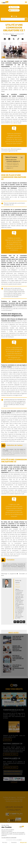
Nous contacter (15, 10)
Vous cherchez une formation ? (12, 771)
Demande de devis (10, 754)
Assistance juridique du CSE (14, 801)
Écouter (7, 739)
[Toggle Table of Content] (21, 157)
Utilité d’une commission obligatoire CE (12, 167)
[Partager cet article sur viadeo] (18, 39)
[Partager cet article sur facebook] (5, 39)
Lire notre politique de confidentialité (8, 837)
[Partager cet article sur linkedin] (9, 39)
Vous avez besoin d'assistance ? (12, 773)
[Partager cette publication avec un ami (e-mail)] (23, 39)
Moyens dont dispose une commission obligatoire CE (13, 164)
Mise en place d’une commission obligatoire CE (13, 160)
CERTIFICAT (14, 782)
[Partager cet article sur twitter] (14, 39)
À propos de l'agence (9, 797)
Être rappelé (15, 7)
